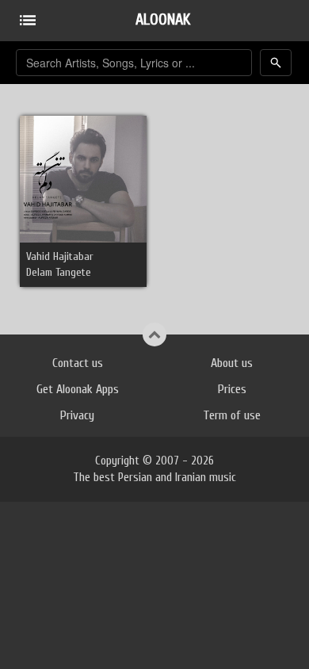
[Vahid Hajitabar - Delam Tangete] (83, 178)
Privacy (77, 415)
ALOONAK (162, 19)
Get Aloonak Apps (77, 389)
